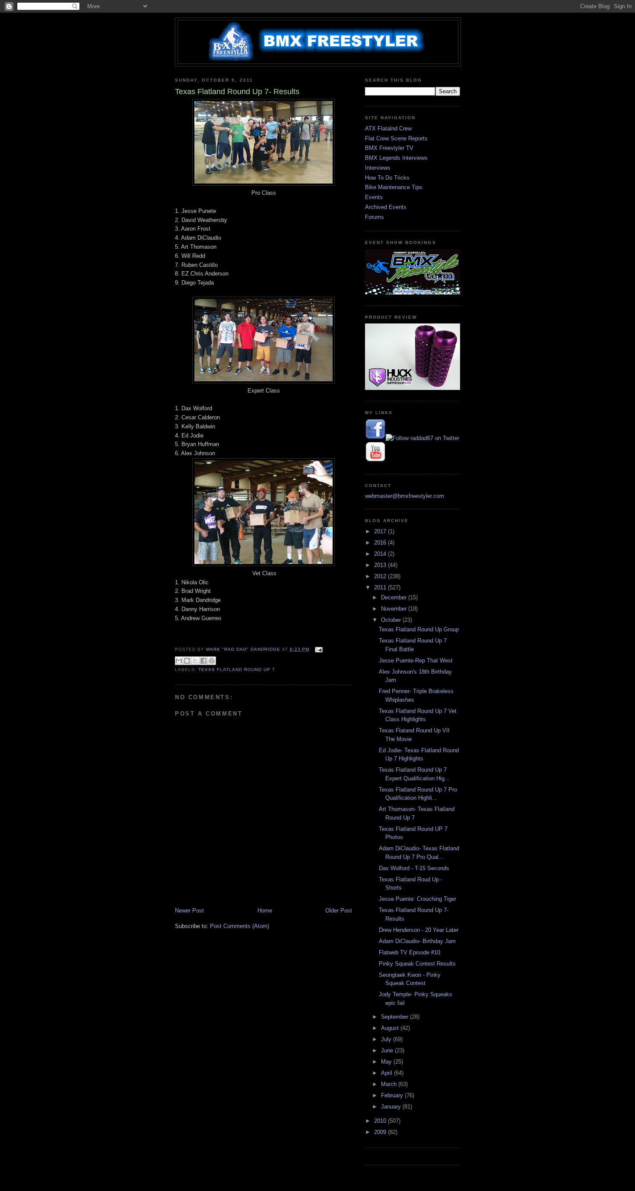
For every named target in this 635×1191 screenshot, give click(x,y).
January (392, 1106)
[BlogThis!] (187, 660)
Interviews (378, 168)
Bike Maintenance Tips (393, 187)
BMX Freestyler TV (389, 148)
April (387, 1073)
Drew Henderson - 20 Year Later (418, 930)
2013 (381, 565)
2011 (381, 587)
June (388, 1050)
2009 (381, 1132)
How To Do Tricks (387, 177)
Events (374, 197)
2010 (381, 1121)
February (393, 1095)
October (392, 620)
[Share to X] (195, 660)
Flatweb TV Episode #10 (409, 952)
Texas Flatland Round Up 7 (236, 669)
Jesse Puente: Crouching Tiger (417, 899)
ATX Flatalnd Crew (388, 128)
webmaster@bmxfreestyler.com (404, 496)
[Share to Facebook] (203, 660)
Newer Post (189, 910)
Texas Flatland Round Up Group (419, 629)
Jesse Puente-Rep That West (416, 660)
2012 (381, 576)
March (389, 1084)
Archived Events (385, 207)
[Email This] (179, 660)
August (390, 1028)
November (394, 608)
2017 (381, 531)
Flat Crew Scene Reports (396, 138)
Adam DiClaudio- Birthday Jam (417, 941)
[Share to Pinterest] (211, 660)
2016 (381, 542)
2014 (381, 554)
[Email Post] (317, 649)
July (387, 1039)
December (394, 597)
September (395, 1017)
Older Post (338, 910)
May (387, 1061)
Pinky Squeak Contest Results (417, 963)
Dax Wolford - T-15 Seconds (414, 868)
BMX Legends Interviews (396, 158)
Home (264, 910)
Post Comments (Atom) (239, 926)
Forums (374, 217)
